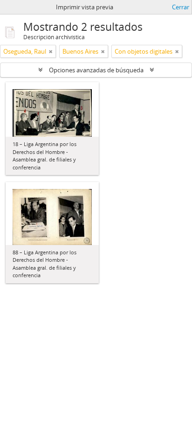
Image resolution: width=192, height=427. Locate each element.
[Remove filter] (51, 51)
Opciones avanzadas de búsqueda (96, 70)
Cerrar (180, 7)
